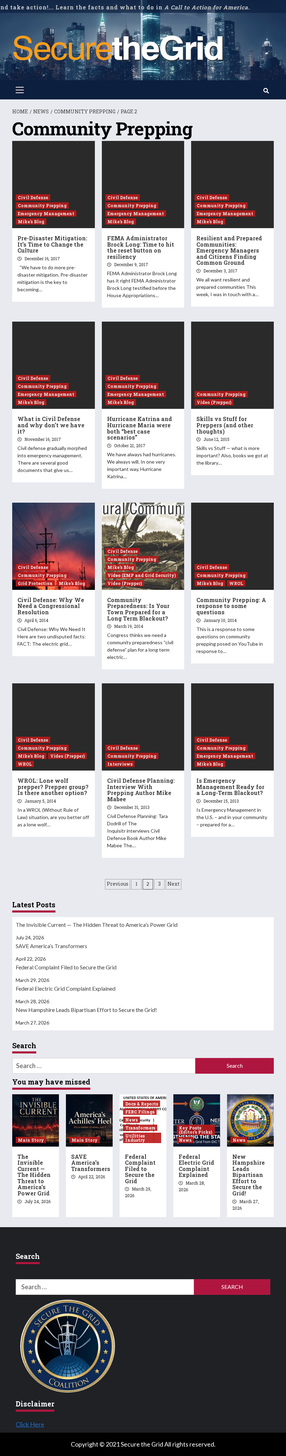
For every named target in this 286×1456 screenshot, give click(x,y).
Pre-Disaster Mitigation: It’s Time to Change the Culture (52, 244)
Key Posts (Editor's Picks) (195, 1130)
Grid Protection (35, 583)
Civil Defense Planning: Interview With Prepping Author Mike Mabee (141, 790)
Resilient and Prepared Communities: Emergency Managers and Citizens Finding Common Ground (229, 250)
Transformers (140, 1128)
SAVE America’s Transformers (51, 946)
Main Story (31, 1140)
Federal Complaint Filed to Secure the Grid (66, 967)
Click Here (30, 1424)
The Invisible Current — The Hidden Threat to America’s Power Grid (97, 924)
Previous (117, 883)
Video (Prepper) (214, 402)
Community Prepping (42, 205)
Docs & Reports (141, 1103)
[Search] (266, 90)
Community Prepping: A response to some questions (231, 606)
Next (173, 883)
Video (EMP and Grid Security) (141, 575)
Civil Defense (33, 197)
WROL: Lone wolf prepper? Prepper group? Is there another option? (53, 786)
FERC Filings (140, 1111)
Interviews (120, 764)
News (131, 1120)
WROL (236, 583)
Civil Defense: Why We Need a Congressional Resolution (50, 606)
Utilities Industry (135, 1138)
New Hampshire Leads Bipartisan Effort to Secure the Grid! (86, 1009)
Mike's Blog (31, 221)
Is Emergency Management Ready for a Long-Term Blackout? (230, 786)
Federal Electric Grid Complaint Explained (65, 988)
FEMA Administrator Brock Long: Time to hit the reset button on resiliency (140, 247)
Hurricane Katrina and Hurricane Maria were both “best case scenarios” (139, 428)
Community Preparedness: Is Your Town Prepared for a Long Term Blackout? (138, 609)
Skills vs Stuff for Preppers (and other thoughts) (224, 425)
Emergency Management (46, 213)
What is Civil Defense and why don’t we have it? (50, 425)
